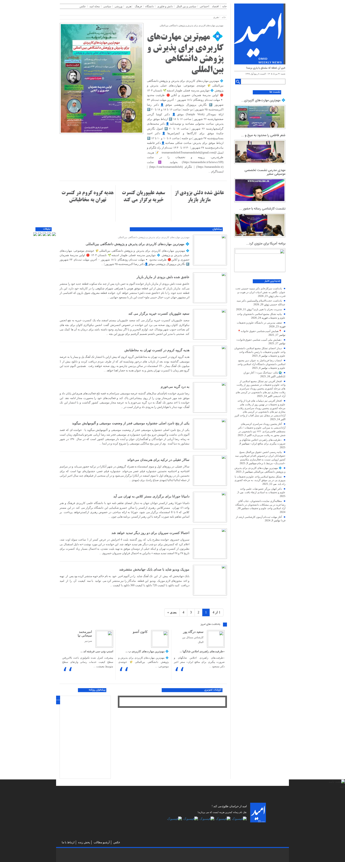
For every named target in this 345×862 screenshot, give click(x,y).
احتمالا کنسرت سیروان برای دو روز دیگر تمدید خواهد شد (150, 533)
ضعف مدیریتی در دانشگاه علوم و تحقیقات (259, 322)
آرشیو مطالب (102, 842)
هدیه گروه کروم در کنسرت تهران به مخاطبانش (156, 350)
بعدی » (172, 612)
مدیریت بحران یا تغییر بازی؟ (267, 309)
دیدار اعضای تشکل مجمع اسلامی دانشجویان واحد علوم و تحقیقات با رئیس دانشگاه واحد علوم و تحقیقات (259, 352)
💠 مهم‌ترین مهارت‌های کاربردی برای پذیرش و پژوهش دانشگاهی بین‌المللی (137, 244)
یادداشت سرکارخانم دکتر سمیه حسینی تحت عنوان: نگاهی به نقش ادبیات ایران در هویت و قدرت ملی (260, 292)
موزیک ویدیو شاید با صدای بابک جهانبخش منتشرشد (154, 569)
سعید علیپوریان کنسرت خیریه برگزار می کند (158, 313)
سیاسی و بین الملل (186, 6)
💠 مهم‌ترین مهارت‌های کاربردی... (263, 100)
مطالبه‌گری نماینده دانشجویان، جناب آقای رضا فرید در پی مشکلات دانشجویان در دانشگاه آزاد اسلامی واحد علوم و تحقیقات (260, 505)
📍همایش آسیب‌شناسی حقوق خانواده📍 (260, 331)
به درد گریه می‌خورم (175, 386)
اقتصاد (215, 6)
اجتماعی (204, 6)
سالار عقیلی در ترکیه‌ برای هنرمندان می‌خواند (158, 460)
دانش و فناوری (165, 6)
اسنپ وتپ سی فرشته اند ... (96, 651)
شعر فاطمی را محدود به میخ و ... (263, 135)
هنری (128, 6)
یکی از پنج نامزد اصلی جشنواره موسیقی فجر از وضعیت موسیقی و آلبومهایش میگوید (130, 423)
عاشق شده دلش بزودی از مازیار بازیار (163, 277)
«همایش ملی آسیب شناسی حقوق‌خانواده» (259, 339)
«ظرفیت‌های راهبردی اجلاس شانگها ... (202, 651)
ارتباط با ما (68, 842)
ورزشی (118, 6)
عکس (83, 6)
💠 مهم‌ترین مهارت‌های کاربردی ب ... (147, 651)
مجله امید (94, 6)
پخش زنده (84, 842)
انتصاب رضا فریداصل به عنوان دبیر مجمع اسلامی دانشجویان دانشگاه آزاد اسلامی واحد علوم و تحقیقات (261, 364)
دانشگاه (149, 6)
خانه (224, 6)
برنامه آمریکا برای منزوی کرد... (265, 243)
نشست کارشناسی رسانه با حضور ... (262, 209)
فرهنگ (138, 6)
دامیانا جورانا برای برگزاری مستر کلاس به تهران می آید (151, 496)
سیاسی (107, 6)
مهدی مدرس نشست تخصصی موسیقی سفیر (265, 172)
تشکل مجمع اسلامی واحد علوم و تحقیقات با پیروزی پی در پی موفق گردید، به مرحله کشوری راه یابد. (259, 480)
